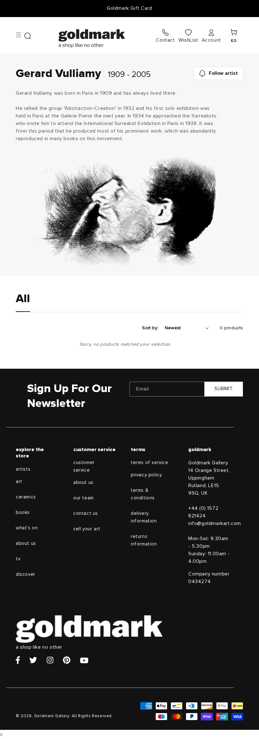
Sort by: (150, 328)
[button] (23, 35)
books (23, 512)
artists (23, 469)
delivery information (144, 517)
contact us (85, 513)
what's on (27, 528)
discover (25, 574)
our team (83, 498)
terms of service (149, 462)
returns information (144, 540)
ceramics (26, 497)
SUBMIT (223, 388)
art (19, 481)
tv (18, 559)
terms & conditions (143, 494)
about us (26, 543)
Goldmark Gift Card (129, 8)
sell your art (86, 529)
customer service (84, 466)
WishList (188, 40)
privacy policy (146, 475)
